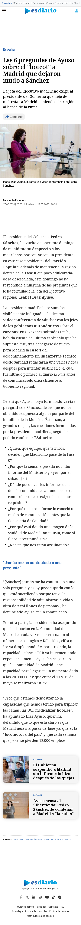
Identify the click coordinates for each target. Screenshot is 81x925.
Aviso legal (17, 911)
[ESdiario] (40, 11)
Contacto (53, 907)
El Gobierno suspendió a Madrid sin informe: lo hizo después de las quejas (53, 771)
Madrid (69, 840)
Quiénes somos (25, 907)
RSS (62, 907)
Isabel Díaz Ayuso (53, 840)
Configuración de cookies (40, 916)
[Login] (76, 10)
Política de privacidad (36, 911)
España (9, 49)
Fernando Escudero (14, 200)
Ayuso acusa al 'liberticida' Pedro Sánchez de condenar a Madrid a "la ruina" (53, 807)
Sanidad (18, 840)
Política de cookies (59, 911)
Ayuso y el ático (63, 3)
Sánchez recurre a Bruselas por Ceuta (33, 3)
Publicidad (41, 907)
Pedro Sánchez (33, 840)
